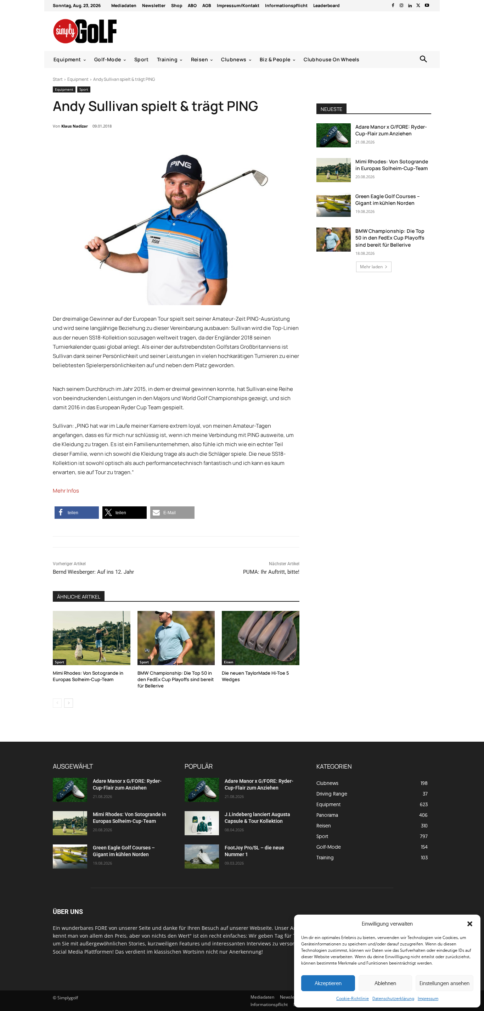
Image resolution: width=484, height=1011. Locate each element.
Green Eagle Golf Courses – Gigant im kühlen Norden (387, 200)
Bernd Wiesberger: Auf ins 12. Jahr (93, 572)
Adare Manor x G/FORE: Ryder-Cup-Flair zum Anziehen (391, 130)
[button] (469, 923)
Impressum (428, 998)
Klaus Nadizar (74, 126)
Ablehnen (385, 983)
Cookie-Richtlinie (352, 998)
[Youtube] (427, 5)
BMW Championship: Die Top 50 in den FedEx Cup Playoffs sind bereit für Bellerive (175, 679)
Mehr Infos (66, 490)
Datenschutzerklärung (393, 998)
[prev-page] (57, 703)
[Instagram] (401, 5)
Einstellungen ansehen (444, 983)
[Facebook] (393, 5)
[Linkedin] (410, 5)
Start (58, 79)
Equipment (78, 79)
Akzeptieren (328, 983)
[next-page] (68, 703)
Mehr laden (371, 267)
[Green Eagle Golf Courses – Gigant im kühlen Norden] (333, 205)
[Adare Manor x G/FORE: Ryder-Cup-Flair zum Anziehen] (333, 135)
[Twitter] (418, 5)
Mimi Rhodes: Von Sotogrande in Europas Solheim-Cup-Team (88, 676)
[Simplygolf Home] (103, 31)
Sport (83, 89)
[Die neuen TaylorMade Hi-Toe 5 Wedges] (260, 638)
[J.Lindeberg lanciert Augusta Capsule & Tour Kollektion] (202, 823)
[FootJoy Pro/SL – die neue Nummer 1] (202, 856)
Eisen (228, 661)
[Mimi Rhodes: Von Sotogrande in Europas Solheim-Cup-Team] (91, 638)
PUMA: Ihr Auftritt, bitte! (271, 572)
